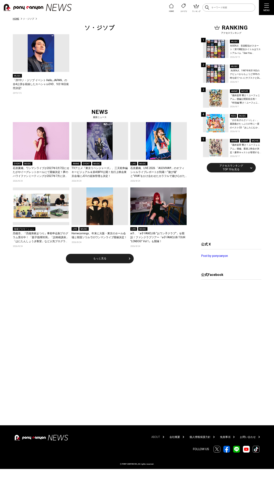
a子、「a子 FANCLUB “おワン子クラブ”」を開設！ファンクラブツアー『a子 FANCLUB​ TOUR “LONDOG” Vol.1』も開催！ (157, 237)
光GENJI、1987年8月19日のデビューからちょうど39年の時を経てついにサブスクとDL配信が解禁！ (245, 74)
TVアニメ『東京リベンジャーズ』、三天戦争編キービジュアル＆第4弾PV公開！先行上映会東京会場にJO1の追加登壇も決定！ (100, 172)
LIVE (133, 163)
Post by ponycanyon (214, 256)
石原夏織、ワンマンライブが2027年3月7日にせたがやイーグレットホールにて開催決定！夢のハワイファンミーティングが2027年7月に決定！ (41, 172)
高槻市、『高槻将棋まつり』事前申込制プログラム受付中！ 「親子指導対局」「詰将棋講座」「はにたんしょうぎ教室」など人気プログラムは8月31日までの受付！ (41, 237)
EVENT (17, 163)
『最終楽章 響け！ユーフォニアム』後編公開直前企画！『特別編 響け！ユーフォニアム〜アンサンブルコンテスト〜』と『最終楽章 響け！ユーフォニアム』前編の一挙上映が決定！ (245, 99)
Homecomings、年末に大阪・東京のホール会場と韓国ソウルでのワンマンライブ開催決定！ (99, 235)
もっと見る (99, 258)
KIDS (233, 116)
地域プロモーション (24, 229)
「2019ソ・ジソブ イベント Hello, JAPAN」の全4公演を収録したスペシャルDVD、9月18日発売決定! (41, 84)
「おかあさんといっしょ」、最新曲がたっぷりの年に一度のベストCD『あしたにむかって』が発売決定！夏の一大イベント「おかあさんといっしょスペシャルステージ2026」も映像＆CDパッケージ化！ (245, 124)
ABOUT (155, 436)
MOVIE (244, 91)
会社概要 (174, 436)
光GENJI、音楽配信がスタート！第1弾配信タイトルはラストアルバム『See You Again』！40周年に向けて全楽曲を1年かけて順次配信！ (245, 49)
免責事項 (225, 436)
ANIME (76, 163)
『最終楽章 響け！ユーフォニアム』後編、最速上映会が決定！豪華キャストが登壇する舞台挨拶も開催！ (245, 149)
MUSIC (17, 76)
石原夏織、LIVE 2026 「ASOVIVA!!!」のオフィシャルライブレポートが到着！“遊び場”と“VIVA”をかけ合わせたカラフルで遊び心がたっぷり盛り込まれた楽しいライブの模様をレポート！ (158, 172)
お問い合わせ (248, 436)
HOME (16, 19)
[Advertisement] (229, 206)
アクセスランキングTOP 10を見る (231, 167)
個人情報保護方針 (200, 436)
